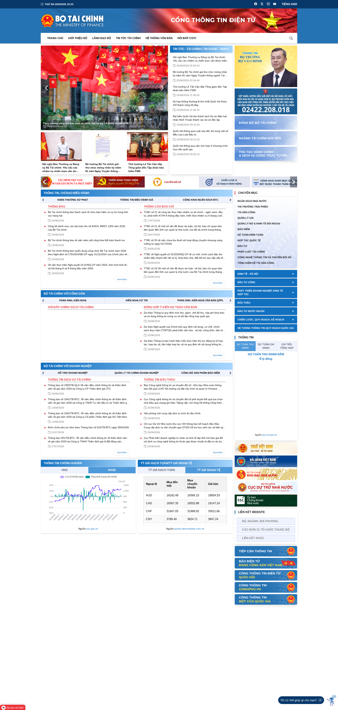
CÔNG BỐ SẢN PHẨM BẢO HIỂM (200, 372)
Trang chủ (55, 38)
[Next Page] (162, 88)
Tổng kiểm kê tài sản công (255, 263)
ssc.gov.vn (92, 528)
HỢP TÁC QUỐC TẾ (249, 240)
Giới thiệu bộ (77, 38)
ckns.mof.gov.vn (269, 435)
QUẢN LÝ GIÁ (245, 217)
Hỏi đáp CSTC (186, 38)
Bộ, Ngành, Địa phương (260, 521)
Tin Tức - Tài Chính (187, 48)
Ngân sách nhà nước (252, 201)
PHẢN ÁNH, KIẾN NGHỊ (72, 300)
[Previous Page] (46, 88)
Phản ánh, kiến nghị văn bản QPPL (200, 300)
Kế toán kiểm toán (250, 234)
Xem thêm (122, 279)
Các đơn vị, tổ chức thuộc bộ (266, 529)
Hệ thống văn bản (159, 38)
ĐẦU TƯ (242, 246)
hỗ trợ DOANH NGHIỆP (72, 372)
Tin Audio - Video (216, 48)
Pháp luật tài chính (251, 251)
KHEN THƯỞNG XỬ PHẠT (72, 199)
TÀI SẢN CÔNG (246, 212)
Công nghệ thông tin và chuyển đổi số (264, 257)
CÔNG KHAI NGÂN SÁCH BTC (200, 199)
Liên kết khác (253, 538)
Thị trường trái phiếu (252, 206)
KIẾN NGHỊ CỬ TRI (137, 300)
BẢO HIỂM (243, 229)
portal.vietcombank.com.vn (189, 528)
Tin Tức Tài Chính (128, 38)
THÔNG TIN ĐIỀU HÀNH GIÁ (136, 199)
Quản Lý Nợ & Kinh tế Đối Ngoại (258, 223)
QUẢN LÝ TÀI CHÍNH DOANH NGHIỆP (137, 372)
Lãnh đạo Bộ (101, 38)
